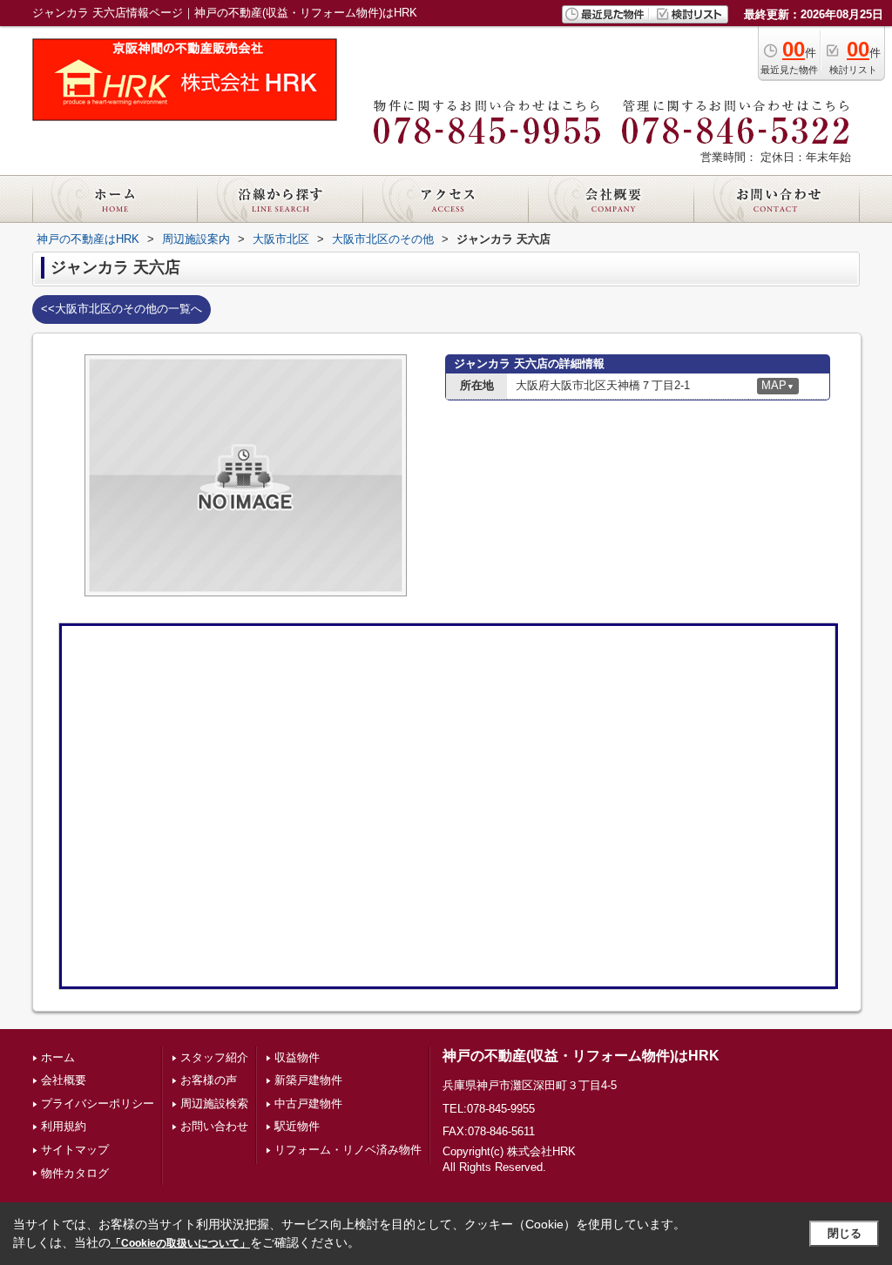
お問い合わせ (214, 1126)
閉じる (845, 1233)
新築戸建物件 (308, 1080)
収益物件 (297, 1057)
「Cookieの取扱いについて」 (180, 1243)
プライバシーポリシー (97, 1103)
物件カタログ (75, 1173)
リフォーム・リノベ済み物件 (348, 1149)
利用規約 (63, 1126)
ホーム (58, 1057)
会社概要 (63, 1080)
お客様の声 (208, 1080)
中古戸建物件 (308, 1103)
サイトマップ (75, 1149)
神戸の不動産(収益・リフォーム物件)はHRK (581, 1055)
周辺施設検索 (214, 1103)
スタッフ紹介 (214, 1057)
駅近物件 (297, 1126)
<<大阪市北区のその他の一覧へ (121, 308)
